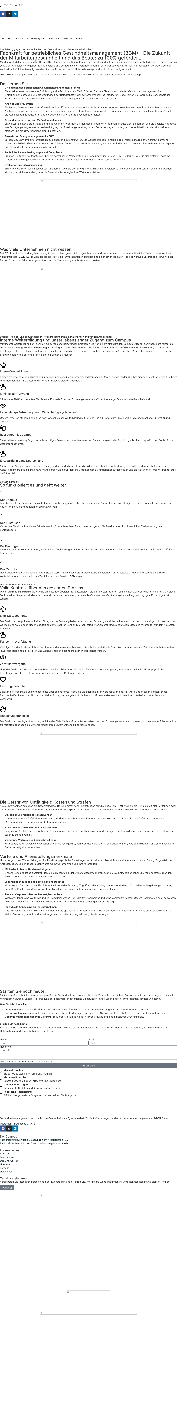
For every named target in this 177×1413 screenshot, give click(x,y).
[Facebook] (3, 14)
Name (3, 1039)
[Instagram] (9, 14)
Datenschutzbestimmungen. (38, 1061)
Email (91, 1039)
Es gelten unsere (28, 1061)
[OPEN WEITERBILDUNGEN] (44, 38)
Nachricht (5, 1047)
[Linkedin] (15, 14)
